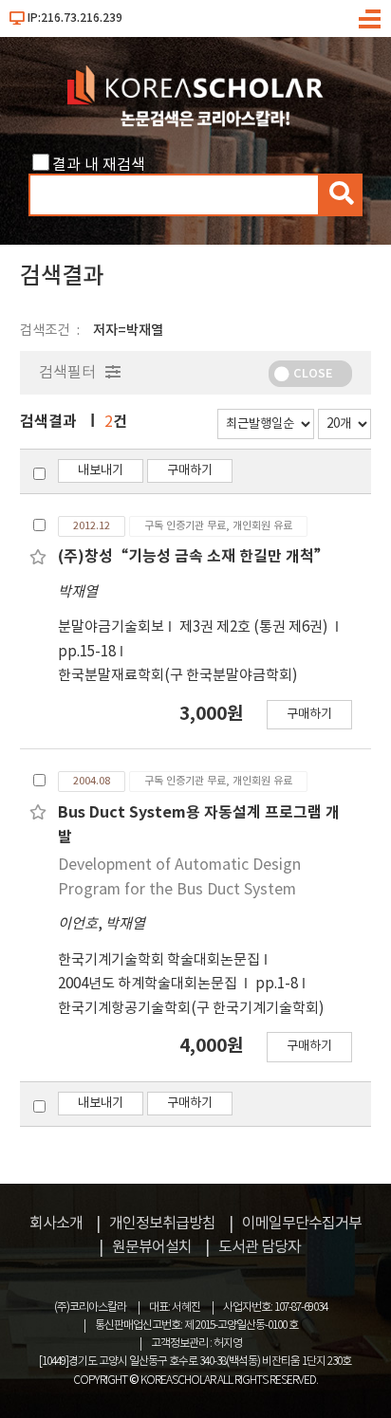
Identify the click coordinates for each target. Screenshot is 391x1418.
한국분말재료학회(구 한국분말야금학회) (178, 676)
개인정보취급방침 (162, 1223)
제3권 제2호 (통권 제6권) (255, 627)
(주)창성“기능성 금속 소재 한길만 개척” (193, 556)
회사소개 (56, 1223)
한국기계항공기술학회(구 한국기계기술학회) (191, 1009)
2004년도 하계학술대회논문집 (149, 984)
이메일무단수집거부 (302, 1223)
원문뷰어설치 (152, 1247)
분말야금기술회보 (111, 627)
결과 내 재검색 (98, 165)
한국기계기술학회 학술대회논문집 (159, 960)
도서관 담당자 (259, 1247)
